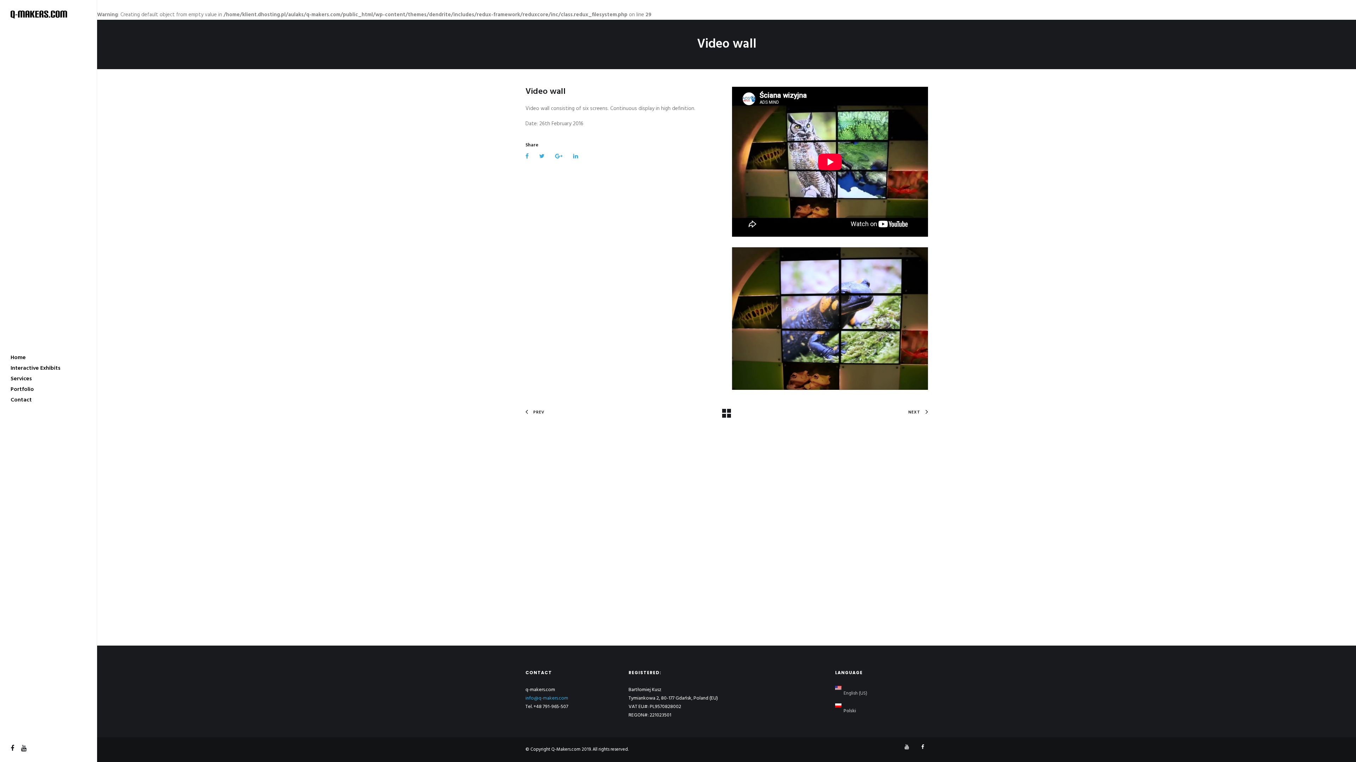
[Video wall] (830, 318)
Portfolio (22, 389)
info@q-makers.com (546, 698)
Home (18, 357)
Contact (21, 400)
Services (21, 378)
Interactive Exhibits (35, 368)
